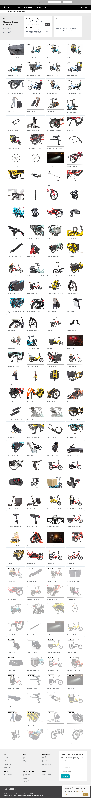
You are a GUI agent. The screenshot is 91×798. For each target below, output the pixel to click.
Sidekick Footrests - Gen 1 (53, 599)
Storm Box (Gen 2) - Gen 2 (13, 75)
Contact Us (25, 781)
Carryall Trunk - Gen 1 (72, 401)
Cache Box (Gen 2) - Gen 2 (53, 221)
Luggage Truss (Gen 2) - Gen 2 (73, 490)
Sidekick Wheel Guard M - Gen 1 (54, 130)
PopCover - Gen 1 (11, 111)
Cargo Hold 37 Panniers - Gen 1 (74, 581)
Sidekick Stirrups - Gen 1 (13, 401)
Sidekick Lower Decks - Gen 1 (14, 221)
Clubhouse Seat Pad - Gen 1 (53, 419)
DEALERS (7, 771)
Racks (43, 761)
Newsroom (44, 772)
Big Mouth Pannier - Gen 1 (53, 688)
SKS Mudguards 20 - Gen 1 (73, 743)
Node (24, 760)
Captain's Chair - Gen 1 (52, 581)
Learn (45, 7)
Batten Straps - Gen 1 (51, 490)
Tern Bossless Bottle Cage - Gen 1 (15, 526)
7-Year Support (26, 774)
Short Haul (25, 761)
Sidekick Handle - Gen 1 (72, 238)
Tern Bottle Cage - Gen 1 (72, 455)
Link (24, 758)
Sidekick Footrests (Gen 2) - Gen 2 (34, 238)
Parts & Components (46, 764)
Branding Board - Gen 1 (72, 563)
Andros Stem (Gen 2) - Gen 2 (14, 238)
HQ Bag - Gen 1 (30, 490)
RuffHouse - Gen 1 (12, 348)
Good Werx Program (46, 774)
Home (4, 11)
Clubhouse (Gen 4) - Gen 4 (33, 57)
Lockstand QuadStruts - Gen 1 (14, 184)
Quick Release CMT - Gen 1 (14, 130)
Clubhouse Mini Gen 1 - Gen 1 (53, 563)
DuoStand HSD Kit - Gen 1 (73, 184)
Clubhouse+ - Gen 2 (71, 634)
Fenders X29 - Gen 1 (71, 148)
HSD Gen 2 (6, 758)
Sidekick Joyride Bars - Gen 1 (33, 599)
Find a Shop (37, 7)
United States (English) (54, 2)
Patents (41, 795)
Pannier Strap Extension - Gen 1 (14, 256)
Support (52, 7)
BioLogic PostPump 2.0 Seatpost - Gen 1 (54, 185)
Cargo (43, 758)
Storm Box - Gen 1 (51, 348)
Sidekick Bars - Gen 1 (32, 688)
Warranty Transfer (27, 777)
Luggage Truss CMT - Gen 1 (33, 130)
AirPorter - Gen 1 (11, 652)
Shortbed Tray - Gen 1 (72, 275)
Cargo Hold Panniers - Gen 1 (33, 670)
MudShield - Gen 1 (71, 545)
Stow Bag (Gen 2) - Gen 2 (52, 455)
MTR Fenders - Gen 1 (51, 203)
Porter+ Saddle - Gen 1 (32, 526)
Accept (85, 794)
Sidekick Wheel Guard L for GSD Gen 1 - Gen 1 (16, 312)
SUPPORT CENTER (28, 771)
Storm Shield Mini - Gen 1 (13, 688)
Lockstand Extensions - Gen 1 (33, 437)
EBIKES (6, 754)
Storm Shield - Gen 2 (71, 599)
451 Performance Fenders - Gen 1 (54, 743)
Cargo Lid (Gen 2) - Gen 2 (13, 57)
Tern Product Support (11, 11)
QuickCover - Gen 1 (12, 725)
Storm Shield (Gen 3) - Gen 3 (14, 148)
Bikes (19, 7)
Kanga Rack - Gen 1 (31, 455)
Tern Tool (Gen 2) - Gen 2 (33, 184)
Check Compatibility (27, 780)
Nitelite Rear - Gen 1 (71, 348)
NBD (5, 760)
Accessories (28, 7)
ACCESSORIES (46, 754)
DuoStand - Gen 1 (11, 581)
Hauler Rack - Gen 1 (71, 112)
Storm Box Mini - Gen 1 (32, 293)
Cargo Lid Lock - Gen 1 (52, 437)
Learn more (38, 32)
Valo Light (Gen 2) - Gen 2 (53, 526)
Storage (44, 763)
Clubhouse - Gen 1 (12, 617)
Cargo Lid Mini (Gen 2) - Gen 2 (34, 75)
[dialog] (76, 791)
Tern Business (45, 775)
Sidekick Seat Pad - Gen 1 (13, 293)
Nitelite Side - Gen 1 (51, 545)
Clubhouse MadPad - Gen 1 (53, 670)
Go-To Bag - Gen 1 (51, 725)
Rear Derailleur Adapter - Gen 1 (74, 221)
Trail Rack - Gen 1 (51, 401)
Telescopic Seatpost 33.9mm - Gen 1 (55, 275)
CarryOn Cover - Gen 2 (52, 311)
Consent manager (21, 795)
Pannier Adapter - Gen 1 (32, 581)
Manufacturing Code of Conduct (32, 795)
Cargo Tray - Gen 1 (51, 330)
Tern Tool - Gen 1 (51, 706)
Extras (43, 766)
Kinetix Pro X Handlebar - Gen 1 (34, 634)
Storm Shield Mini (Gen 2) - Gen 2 (74, 508)
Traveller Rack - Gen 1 (32, 617)
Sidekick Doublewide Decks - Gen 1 (55, 293)
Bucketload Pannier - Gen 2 (73, 725)
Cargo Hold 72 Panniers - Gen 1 (74, 384)
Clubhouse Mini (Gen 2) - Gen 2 (74, 93)
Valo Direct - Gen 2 (51, 634)
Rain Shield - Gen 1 (71, 57)
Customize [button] (66, 794)
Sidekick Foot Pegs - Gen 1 (13, 455)
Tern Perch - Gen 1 (71, 311)
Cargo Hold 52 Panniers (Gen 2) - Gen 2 (74, 527)
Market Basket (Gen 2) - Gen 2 (54, 473)
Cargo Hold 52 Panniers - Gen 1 (54, 652)
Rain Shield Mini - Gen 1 (72, 75)
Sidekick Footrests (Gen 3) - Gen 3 (15, 93)
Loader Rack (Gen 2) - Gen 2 (33, 311)
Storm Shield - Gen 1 (71, 706)
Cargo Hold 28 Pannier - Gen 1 (74, 473)
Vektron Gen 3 (7, 767)
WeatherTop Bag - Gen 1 (52, 366)
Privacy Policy (13, 795)
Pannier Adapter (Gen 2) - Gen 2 (15, 419)
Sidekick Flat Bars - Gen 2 (33, 706)
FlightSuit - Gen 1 (11, 437)
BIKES (25, 754)
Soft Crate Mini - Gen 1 (72, 366)
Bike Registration (27, 775)
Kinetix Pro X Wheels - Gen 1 (73, 617)
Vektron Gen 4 (7, 766)
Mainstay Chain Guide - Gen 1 (14, 203)
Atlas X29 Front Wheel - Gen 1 (34, 166)
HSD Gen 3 (6, 757)
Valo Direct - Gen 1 (71, 688)
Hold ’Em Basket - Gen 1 (32, 508)
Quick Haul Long (7, 764)
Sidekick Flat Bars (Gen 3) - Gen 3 (54, 148)
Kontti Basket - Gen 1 (12, 473)
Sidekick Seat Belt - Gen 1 (13, 545)
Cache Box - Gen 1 (12, 599)
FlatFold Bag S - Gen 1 (12, 490)
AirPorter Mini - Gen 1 (32, 652)
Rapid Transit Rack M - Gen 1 (33, 221)
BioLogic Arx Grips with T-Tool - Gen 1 (15, 707)
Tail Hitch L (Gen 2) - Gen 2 (73, 256)
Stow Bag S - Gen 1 (12, 384)
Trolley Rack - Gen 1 (71, 652)
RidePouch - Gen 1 (31, 256)
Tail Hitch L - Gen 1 (31, 725)
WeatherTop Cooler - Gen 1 (53, 238)
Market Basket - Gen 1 (12, 743)
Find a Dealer (7, 772)
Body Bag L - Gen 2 (12, 670)
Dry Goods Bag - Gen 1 (13, 508)
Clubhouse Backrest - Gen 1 (33, 419)
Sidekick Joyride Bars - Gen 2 (73, 670)
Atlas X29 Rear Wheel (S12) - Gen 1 (15, 166)
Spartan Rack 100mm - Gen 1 (33, 330)
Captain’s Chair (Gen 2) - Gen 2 (54, 508)
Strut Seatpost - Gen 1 (32, 203)
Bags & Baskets (45, 760)
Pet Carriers (44, 757)
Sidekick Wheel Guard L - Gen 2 (34, 148)
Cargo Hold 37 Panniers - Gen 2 (34, 743)
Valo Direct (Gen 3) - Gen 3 (53, 166)
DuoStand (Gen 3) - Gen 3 (13, 366)
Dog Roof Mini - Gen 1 (13, 275)
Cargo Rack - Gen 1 (12, 330)
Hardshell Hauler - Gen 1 (52, 75)
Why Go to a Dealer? (8, 774)
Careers (44, 777)
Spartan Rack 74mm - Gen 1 (73, 293)
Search (47, 24)
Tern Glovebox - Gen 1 (32, 545)
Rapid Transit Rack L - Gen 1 (73, 203)
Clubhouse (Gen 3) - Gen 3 (33, 366)
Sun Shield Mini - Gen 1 (52, 93)
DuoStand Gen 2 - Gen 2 (13, 634)
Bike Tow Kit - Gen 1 (31, 401)
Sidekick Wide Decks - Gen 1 (53, 617)
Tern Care (25, 772)
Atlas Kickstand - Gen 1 (72, 437)
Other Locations (67, 2)
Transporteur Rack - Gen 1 (33, 348)
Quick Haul (6, 763)
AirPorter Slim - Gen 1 (32, 111)
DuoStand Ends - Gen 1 (72, 330)
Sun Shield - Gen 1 (51, 57)
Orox (5, 761)
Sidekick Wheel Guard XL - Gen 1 (74, 419)
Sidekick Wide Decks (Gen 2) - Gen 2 (55, 384)
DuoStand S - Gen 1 (71, 130)
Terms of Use (7, 795)
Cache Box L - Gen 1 (31, 563)
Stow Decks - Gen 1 (31, 384)
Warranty (25, 778)
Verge (24, 763)
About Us (45, 771)
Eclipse (24, 757)
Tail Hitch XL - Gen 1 (12, 563)
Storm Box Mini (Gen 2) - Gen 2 (34, 93)
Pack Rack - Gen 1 (51, 111)
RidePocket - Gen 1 (31, 473)
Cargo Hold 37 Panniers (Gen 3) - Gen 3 (54, 257)
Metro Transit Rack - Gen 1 (73, 166)
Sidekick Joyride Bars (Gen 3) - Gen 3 (35, 275)
